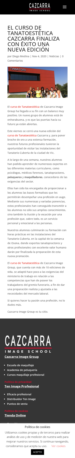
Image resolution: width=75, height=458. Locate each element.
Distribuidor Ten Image (21, 399)
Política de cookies (16, 411)
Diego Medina (20, 56)
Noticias (54, 56)
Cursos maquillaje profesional (25, 374)
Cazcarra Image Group (22, 357)
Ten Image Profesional (22, 386)
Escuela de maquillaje (20, 365)
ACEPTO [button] (37, 452)
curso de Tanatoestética (25, 106)
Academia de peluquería (22, 370)
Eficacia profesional (19, 394)
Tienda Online (15, 415)
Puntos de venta (17, 404)
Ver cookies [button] (59, 446)
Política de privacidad (18, 382)
